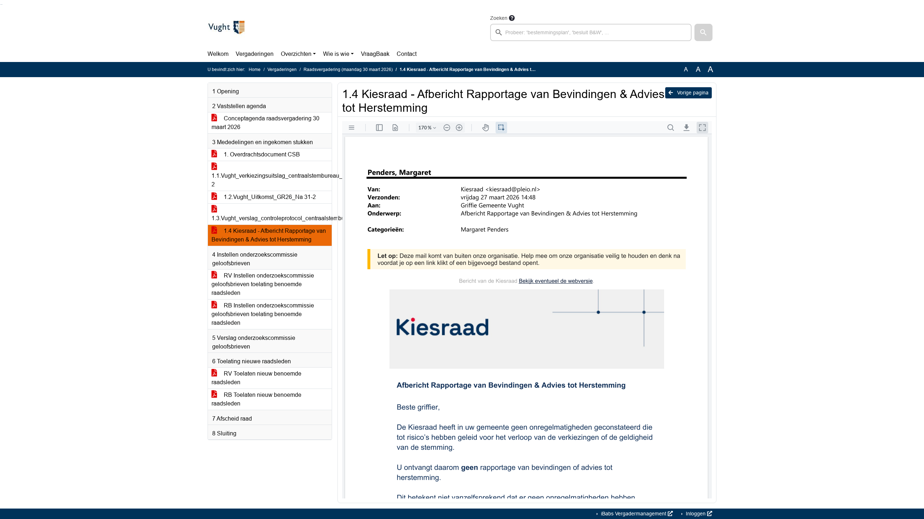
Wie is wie (336, 54)
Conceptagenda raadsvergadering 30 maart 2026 (265, 122)
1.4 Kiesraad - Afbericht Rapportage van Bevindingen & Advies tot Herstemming (269, 235)
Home (255, 69)
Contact (407, 54)
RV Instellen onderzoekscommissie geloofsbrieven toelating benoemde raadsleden (263, 284)
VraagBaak (375, 54)
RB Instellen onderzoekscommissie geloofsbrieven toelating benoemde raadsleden (263, 314)
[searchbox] (591, 32)
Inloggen (695, 513)
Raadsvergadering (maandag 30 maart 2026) (348, 69)
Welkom (218, 54)
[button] (703, 32)
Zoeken (498, 18)
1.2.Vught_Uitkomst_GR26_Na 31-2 (269, 197)
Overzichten (296, 54)
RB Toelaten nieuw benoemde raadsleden (256, 399)
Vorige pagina (692, 93)
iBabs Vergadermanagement (634, 513)
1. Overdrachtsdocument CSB (261, 154)
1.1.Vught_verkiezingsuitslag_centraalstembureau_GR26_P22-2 (272, 180)
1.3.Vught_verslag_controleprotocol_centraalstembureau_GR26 (272, 218)
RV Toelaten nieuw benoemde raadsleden (256, 378)
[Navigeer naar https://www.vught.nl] (226, 27)
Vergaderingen (255, 54)
